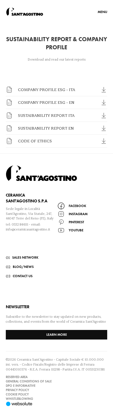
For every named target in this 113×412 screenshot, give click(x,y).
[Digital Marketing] (56, 404)
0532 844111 (20, 224)
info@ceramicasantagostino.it (28, 229)
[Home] (24, 12)
